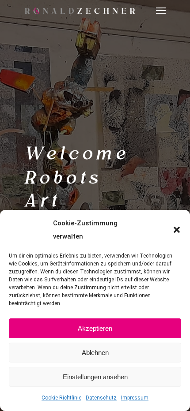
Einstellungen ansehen (95, 377)
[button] (176, 229)
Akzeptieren (95, 328)
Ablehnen (95, 352)
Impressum (134, 398)
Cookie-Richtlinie (61, 398)
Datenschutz (101, 398)
